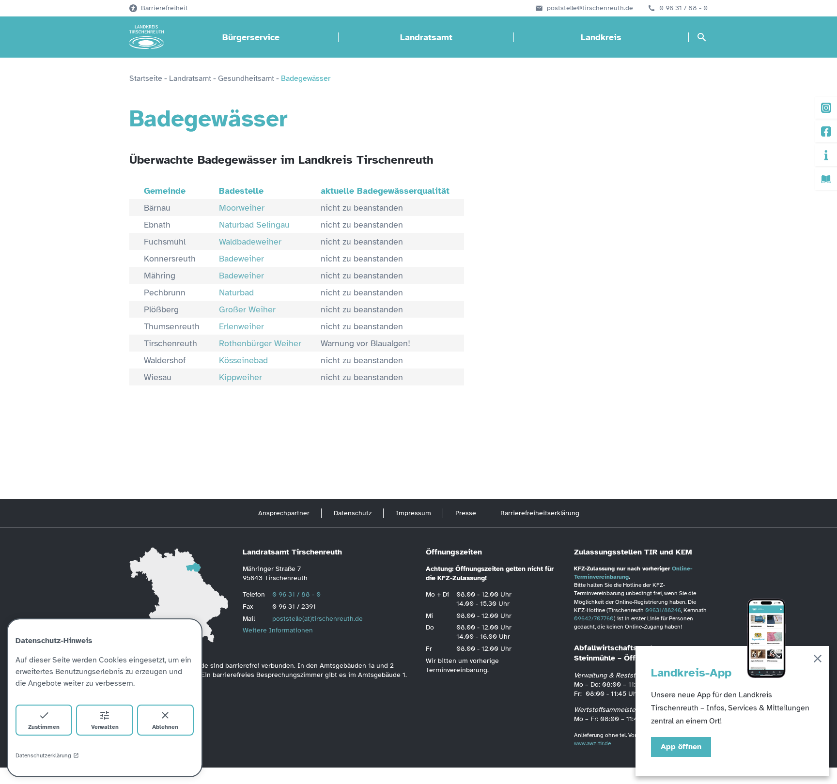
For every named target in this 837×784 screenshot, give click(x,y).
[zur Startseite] (146, 37)
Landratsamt (426, 37)
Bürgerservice (250, 37)
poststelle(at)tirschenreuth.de (317, 619)
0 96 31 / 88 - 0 (683, 8)
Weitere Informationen (278, 630)
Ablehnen (165, 726)
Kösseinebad (243, 360)
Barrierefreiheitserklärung (539, 513)
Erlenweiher (241, 326)
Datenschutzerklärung (43, 755)
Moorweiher (241, 207)
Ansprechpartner (284, 513)
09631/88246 (663, 610)
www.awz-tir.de (592, 743)
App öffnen (681, 747)
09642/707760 (594, 618)
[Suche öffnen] (702, 37)
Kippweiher (240, 377)
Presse (465, 513)
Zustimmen (44, 726)
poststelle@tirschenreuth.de (590, 8)
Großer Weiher (247, 309)
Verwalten (105, 726)
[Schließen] (817, 660)
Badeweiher (241, 258)
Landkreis (601, 37)
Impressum (413, 513)
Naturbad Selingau (254, 224)
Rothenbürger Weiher (260, 343)
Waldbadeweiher (250, 241)
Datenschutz (353, 513)
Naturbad (236, 292)
